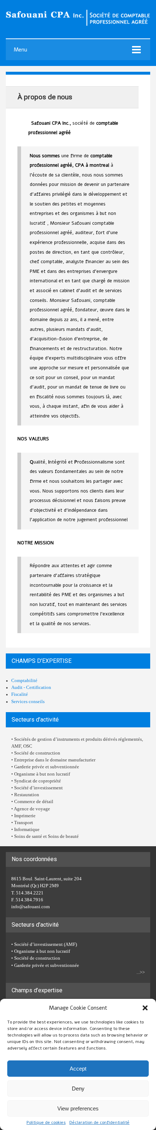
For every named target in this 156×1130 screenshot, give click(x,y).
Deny (78, 1088)
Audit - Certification (31, 687)
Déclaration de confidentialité (99, 1122)
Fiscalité (19, 694)
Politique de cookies (46, 1122)
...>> (140, 972)
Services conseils (28, 701)
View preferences (78, 1108)
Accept (78, 1068)
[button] (145, 1007)
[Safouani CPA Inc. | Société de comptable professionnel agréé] (78, 24)
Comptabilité (24, 680)
